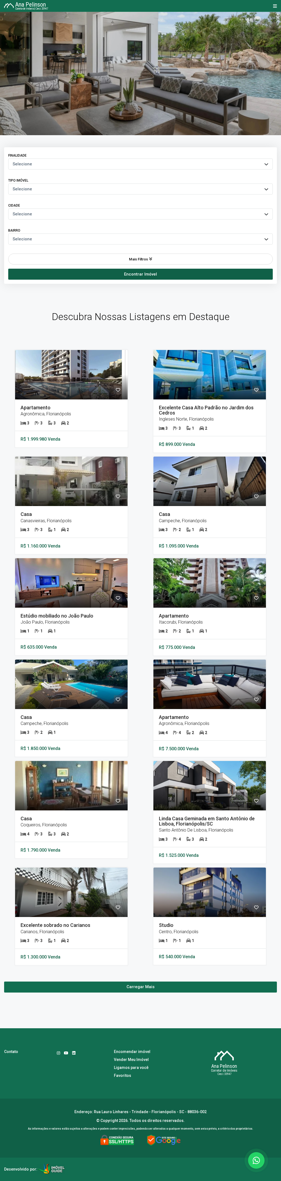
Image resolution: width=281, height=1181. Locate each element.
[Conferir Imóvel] (71, 374)
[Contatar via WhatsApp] (256, 1160)
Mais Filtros (138, 259)
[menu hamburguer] (274, 6)
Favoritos (122, 1075)
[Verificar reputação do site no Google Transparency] (164, 1141)
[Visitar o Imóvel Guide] (51, 1169)
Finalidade (17, 155)
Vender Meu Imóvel (131, 1059)
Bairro (14, 230)
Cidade (14, 205)
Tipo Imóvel (18, 180)
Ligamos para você (131, 1067)
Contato (11, 1051)
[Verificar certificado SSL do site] (117, 1140)
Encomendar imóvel (132, 1051)
